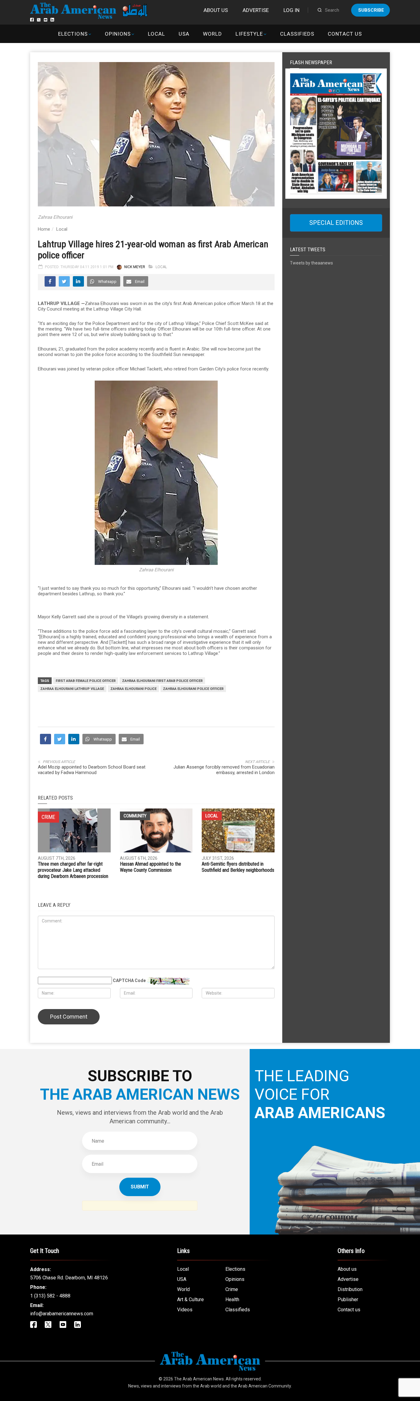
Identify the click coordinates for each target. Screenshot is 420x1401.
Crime (231, 1289)
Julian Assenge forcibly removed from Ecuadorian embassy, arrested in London (224, 769)
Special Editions (336, 222)
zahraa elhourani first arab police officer (162, 681)
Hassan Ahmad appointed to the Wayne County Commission (150, 867)
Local (156, 34)
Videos (184, 1310)
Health (232, 1299)
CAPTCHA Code (129, 980)
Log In (291, 10)
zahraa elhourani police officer (193, 689)
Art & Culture (190, 1299)
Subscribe (371, 10)
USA (184, 34)
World (212, 34)
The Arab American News (199, 1378)
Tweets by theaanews (311, 262)
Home (44, 229)
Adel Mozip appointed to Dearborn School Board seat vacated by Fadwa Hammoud (91, 769)
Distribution (350, 1289)
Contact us (345, 34)
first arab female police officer (86, 681)
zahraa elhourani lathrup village (72, 689)
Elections (72, 34)
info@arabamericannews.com (61, 1314)
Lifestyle (249, 34)
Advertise (256, 10)
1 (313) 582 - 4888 (50, 1296)
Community (135, 816)
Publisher (348, 1299)
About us (216, 10)
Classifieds (297, 34)
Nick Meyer (134, 267)
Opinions (118, 34)
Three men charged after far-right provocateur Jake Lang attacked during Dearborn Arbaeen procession (73, 870)
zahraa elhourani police (133, 689)
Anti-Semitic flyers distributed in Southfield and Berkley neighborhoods (238, 867)
